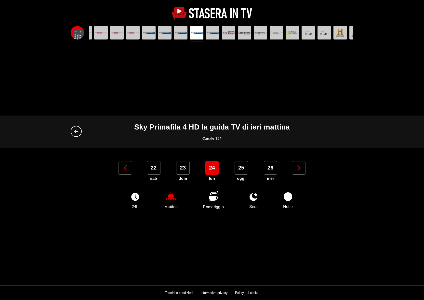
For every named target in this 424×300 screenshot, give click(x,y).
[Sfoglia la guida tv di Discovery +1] (260, 32)
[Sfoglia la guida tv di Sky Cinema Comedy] (101, 32)
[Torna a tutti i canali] (77, 131)
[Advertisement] (212, 78)
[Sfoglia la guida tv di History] (340, 32)
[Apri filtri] (77, 32)
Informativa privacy (214, 293)
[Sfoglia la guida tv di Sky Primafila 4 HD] (196, 32)
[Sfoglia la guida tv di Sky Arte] (228, 32)
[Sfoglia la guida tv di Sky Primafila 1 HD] (149, 32)
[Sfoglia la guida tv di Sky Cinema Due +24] (133, 32)
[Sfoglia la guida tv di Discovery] (244, 32)
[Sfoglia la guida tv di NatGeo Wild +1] (324, 32)
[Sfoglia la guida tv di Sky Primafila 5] (212, 32)
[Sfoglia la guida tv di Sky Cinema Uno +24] (117, 32)
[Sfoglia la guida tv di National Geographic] (276, 32)
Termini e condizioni (179, 293)
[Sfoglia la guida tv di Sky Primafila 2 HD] (165, 32)
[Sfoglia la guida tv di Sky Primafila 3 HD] (180, 32)
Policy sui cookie (247, 293)
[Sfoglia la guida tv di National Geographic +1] (292, 32)
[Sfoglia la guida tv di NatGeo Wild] (308, 32)
